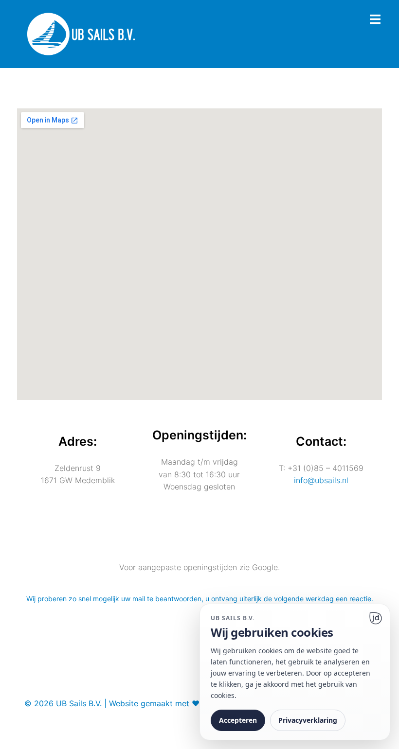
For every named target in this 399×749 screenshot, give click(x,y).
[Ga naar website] (375, 618)
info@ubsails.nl (321, 480)
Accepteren (238, 720)
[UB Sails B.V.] (81, 33)
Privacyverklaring (307, 720)
